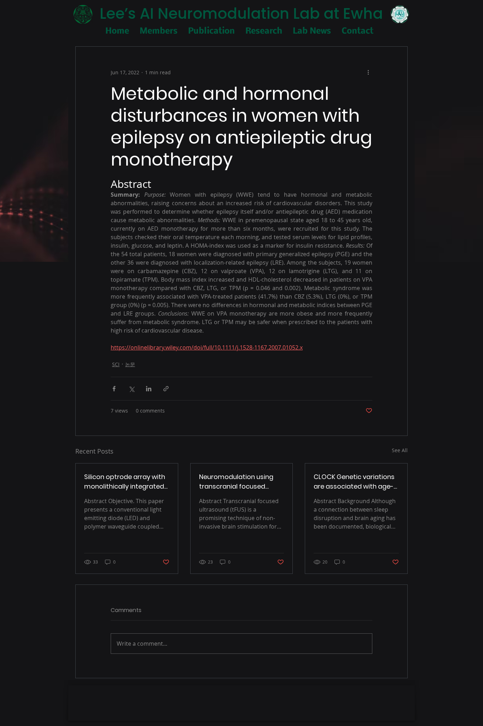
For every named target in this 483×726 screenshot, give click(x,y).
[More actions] (368, 72)
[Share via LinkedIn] (148, 388)
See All (400, 450)
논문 (130, 364)
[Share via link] (166, 388)
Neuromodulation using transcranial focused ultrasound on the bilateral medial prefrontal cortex (241, 481)
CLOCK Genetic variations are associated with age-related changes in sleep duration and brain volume (355, 481)
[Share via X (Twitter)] (131, 388)
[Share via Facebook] (114, 388)
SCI (116, 364)
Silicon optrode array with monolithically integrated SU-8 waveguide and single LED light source (124, 481)
